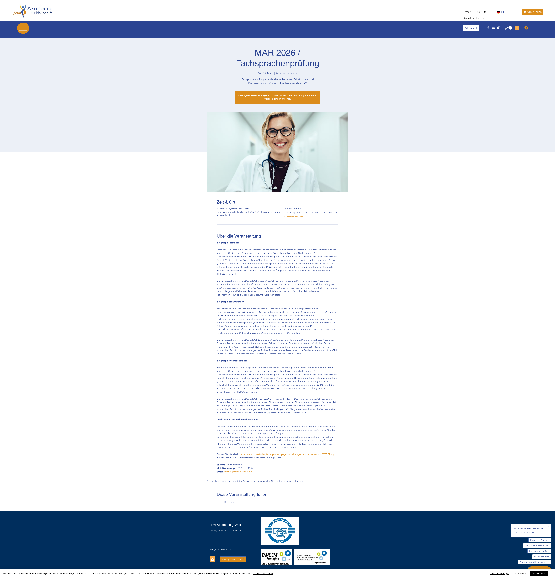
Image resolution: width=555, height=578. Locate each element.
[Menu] (23, 28)
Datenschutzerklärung (263, 573)
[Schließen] (551, 573)
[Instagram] (499, 28)
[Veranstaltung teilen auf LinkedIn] (232, 502)
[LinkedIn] (493, 28)
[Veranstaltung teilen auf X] (225, 502)
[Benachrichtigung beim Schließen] (548, 527)
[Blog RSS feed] (517, 28)
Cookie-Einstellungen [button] (499, 573)
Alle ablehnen (520, 573)
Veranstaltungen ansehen (277, 98)
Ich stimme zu (539, 573)
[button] (508, 28)
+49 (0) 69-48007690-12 (476, 12)
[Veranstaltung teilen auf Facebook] (218, 502)
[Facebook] (488, 28)
